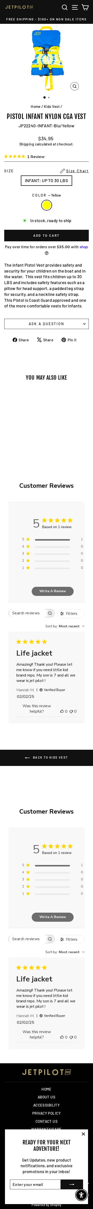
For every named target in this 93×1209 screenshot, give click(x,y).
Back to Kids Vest (50, 757)
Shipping (26, 144)
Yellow (47, 205)
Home (36, 106)
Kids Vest (52, 106)
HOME (46, 1089)
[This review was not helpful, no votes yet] (71, 711)
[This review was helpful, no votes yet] (62, 711)
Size (46, 171)
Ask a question (46, 324)
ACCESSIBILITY (46, 1105)
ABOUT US (46, 1097)
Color (46, 195)
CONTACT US (46, 1121)
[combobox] (65, 626)
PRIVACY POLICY (46, 1113)
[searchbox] (27, 613)
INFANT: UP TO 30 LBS (46, 180)
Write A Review (52, 591)
